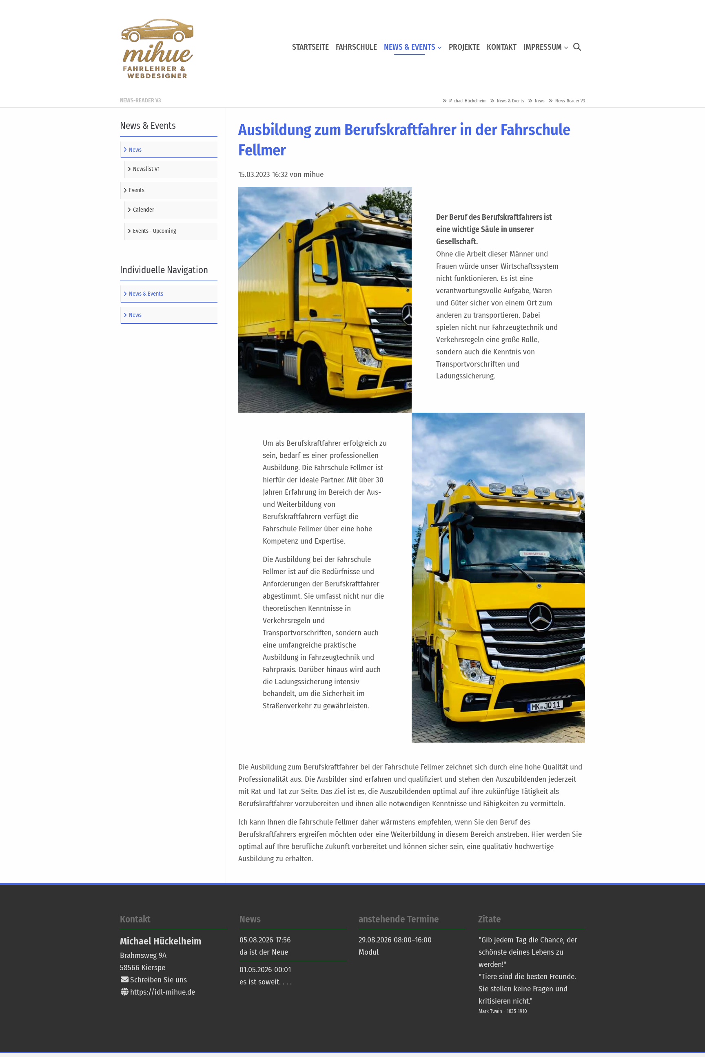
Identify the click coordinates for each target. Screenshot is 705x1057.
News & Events (510, 101)
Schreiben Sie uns (158, 979)
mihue (156, 47)
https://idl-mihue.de (161, 992)
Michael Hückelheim (467, 101)
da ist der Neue (263, 952)
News (540, 101)
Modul (369, 952)
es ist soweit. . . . (265, 981)
